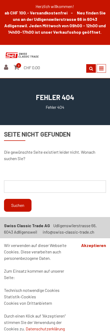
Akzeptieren (93, 245)
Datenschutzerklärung (45, 328)
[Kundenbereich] (7, 67)
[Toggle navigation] (101, 68)
